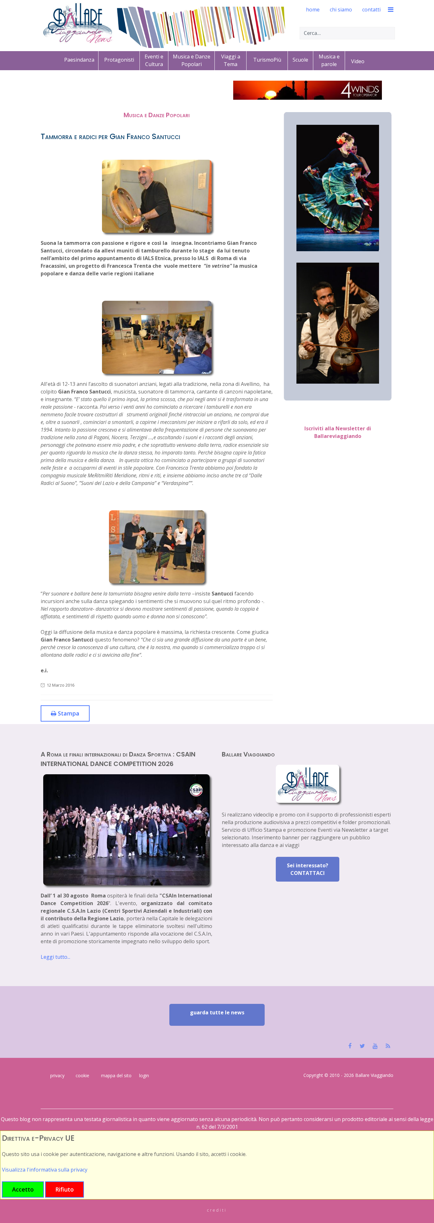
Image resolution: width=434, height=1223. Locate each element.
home (313, 9)
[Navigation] (386, 9)
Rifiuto (64, 1189)
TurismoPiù (267, 59)
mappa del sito (116, 1075)
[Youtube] (375, 1046)
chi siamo (341, 9)
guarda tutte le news (217, 1012)
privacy (57, 1075)
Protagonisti (119, 59)
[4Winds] (307, 90)
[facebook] (349, 1046)
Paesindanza (79, 59)
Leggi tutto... (55, 956)
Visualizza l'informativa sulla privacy (44, 1169)
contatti (371, 9)
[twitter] (362, 1046)
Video (357, 61)
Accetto (23, 1189)
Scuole (300, 59)
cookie (82, 1075)
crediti (217, 1210)
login (144, 1075)
